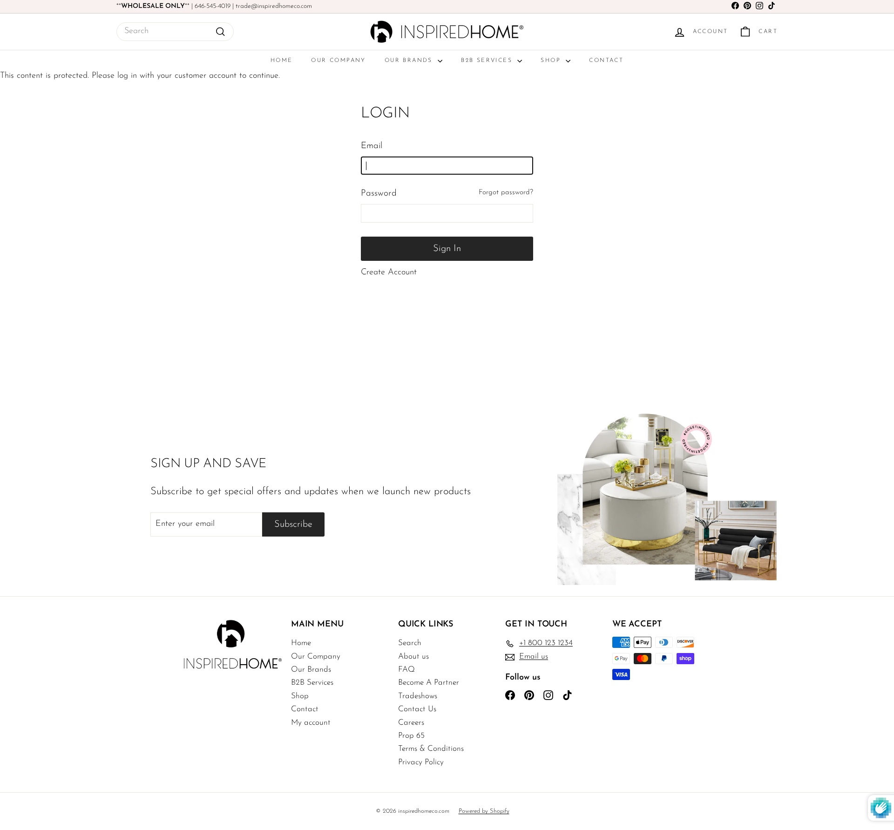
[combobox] (175, 31)
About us (413, 656)
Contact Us (417, 709)
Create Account (389, 272)
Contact (606, 60)
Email (371, 146)
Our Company (338, 60)
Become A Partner (428, 683)
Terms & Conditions (431, 749)
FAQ (406, 670)
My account (311, 723)
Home (282, 60)
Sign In (447, 248)
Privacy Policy (421, 762)
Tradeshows (417, 696)
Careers (411, 723)
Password (379, 193)
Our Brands (410, 60)
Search (409, 643)
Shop (552, 60)
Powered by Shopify (484, 811)
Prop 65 (411, 736)
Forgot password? (506, 192)
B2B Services (488, 60)
